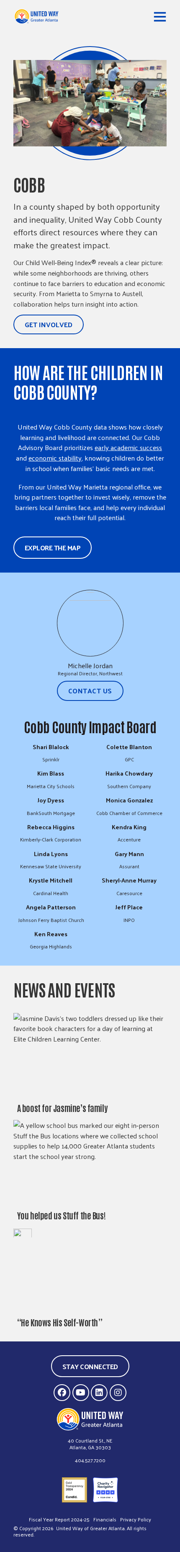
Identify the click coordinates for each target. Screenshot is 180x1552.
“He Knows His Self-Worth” (60, 1322)
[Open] (160, 16)
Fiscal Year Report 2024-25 (59, 1519)
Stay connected (90, 1366)
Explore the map (53, 547)
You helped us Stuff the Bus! (62, 1215)
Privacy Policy (135, 1519)
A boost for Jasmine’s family (62, 1107)
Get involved (48, 324)
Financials (104, 1519)
